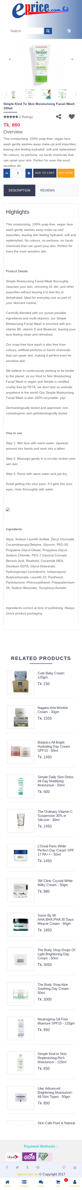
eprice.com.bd (27, 1174)
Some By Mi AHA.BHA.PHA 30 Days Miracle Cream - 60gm (56, 919)
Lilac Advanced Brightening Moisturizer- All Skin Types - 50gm (55, 1092)
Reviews (47, 190)
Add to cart (45, 172)
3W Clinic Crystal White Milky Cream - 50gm (55, 883)
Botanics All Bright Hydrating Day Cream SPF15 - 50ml (54, 746)
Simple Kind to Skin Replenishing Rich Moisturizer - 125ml (52, 1058)
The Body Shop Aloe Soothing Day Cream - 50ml (54, 989)
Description (19, 190)
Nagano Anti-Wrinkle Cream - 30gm (53, 710)
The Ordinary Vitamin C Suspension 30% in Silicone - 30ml (55, 816)
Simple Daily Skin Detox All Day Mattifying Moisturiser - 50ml (56, 781)
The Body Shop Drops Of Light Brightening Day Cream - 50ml (56, 954)
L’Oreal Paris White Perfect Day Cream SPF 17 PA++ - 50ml (56, 850)
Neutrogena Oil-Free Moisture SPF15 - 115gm (56, 1021)
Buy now (66, 172)
